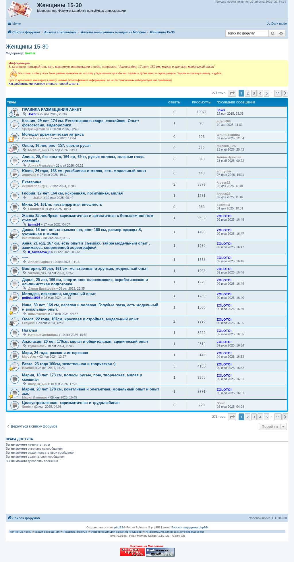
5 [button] (267, 93)
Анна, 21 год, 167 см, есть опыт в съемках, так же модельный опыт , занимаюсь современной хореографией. (86, 245)
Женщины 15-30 (27, 46)
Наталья (29, 330)
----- (25, 257)
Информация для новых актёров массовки (175, 531)
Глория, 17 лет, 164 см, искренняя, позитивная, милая (72, 193)
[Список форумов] (21, 9)
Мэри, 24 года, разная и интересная (55, 353)
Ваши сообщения (47, 531)
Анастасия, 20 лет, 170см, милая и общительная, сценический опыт (85, 341)
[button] (232, 93)
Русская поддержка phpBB (189, 527)
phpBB (118, 527)
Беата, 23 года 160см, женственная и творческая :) (68, 364)
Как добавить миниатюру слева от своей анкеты (44, 83)
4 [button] (260, 93)
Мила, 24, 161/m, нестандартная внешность (62, 204)
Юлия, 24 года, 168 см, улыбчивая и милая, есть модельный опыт (84, 171)
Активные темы (20, 531)
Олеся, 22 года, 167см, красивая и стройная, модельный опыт (80, 319)
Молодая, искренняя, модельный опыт (59, 294)
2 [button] (248, 93)
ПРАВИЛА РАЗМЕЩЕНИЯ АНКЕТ (52, 109)
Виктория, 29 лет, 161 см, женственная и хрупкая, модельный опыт (85, 268)
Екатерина (31, 182)
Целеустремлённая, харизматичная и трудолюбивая (71, 403)
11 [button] (278, 93)
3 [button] (254, 93)
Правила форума (75, 531)
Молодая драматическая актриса (53, 134)
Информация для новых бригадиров (116, 531)
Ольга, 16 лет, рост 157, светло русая (56, 145)
